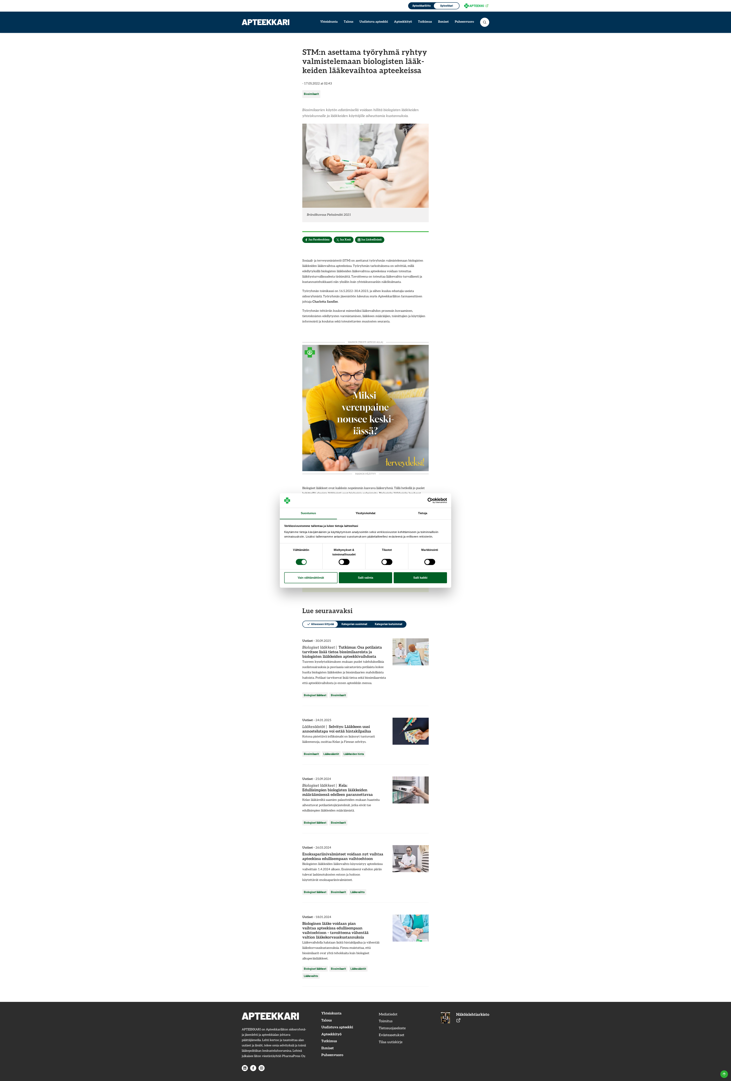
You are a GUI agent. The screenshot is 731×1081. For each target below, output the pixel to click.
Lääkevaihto (357, 892)
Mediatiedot (388, 1014)
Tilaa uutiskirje (390, 1042)
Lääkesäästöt (331, 754)
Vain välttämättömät (311, 577)
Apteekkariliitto (421, 5)
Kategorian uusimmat (354, 624)
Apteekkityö (403, 22)
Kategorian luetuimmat (388, 624)
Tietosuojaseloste (392, 1028)
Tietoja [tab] (422, 513)
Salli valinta (365, 577)
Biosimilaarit (311, 93)
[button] (484, 22)
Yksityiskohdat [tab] (365, 513)
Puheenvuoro (464, 22)
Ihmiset (443, 22)
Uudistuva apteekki (373, 22)
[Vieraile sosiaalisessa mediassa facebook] (253, 1068)
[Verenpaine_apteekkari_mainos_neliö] (365, 407)
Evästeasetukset (391, 1035)
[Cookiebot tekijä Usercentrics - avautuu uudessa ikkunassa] (430, 500)
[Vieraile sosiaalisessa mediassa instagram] (262, 1068)
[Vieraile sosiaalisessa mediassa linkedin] (245, 1068)
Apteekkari (446, 5)
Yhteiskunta (329, 22)
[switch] (344, 562)
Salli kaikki (420, 577)
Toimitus (386, 1021)
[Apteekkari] (265, 22)
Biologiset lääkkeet (315, 695)
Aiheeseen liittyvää (322, 624)
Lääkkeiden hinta (354, 754)
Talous (348, 22)
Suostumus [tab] (308, 513)
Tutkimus (425, 22)
